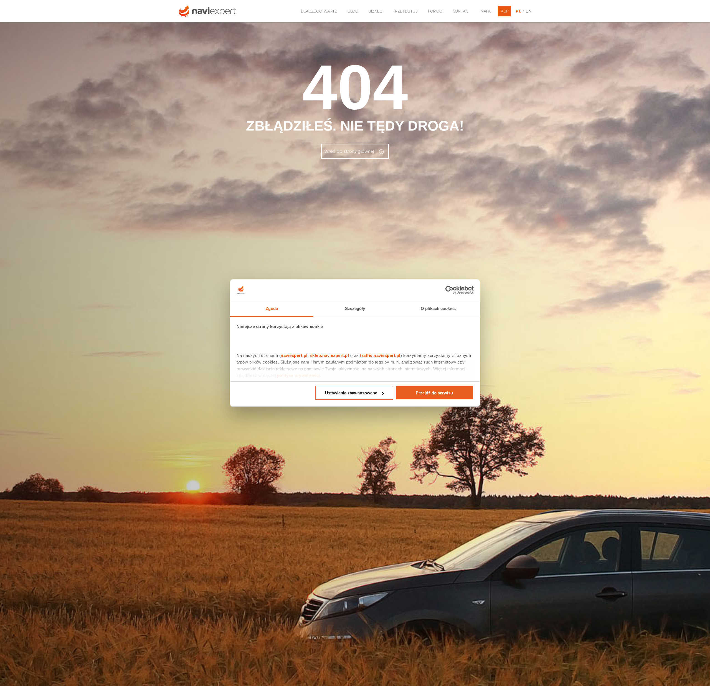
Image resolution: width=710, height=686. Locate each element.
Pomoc (435, 11)
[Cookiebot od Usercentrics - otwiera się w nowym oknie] (449, 290)
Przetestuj (405, 11)
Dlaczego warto (319, 11)
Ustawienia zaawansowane (351, 392)
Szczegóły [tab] (355, 308)
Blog (353, 11)
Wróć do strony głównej (349, 151)
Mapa (486, 11)
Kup (504, 11)
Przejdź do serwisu (434, 392)
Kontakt (461, 11)
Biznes (375, 11)
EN (528, 11)
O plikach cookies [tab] (438, 308)
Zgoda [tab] (272, 308)
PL (518, 11)
